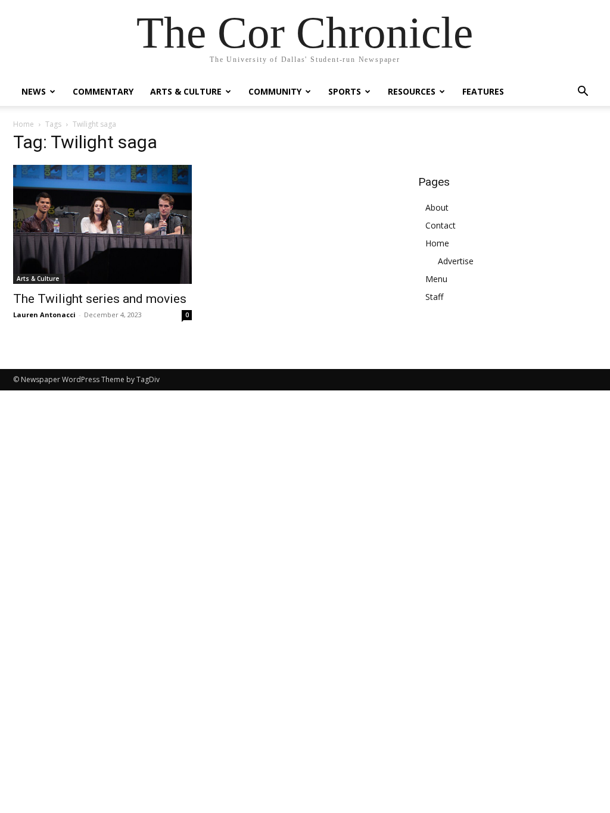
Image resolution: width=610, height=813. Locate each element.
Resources (411, 91)
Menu (436, 278)
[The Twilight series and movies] (102, 224)
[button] (582, 92)
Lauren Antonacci (44, 314)
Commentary (103, 91)
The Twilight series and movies (99, 299)
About (437, 207)
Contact (440, 225)
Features (483, 91)
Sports (344, 91)
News (33, 91)
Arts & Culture (186, 91)
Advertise (456, 261)
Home (23, 124)
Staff (434, 296)
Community (274, 91)
